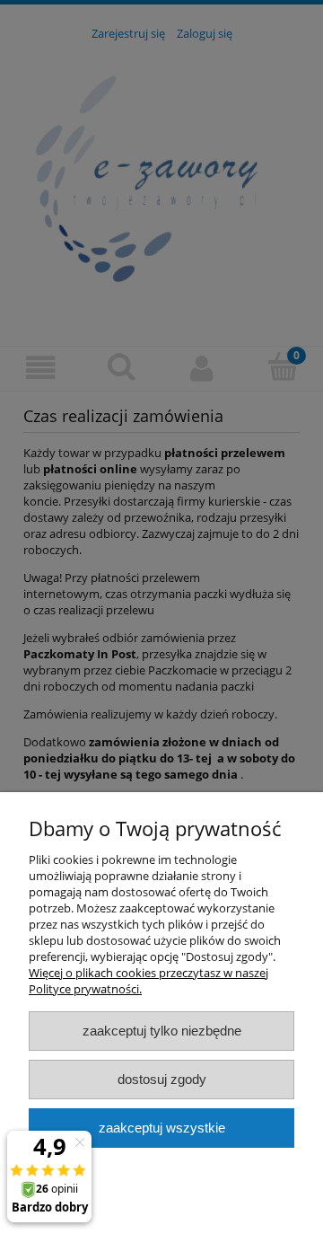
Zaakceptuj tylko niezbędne (162, 1030)
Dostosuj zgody (162, 1079)
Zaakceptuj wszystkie (162, 1127)
